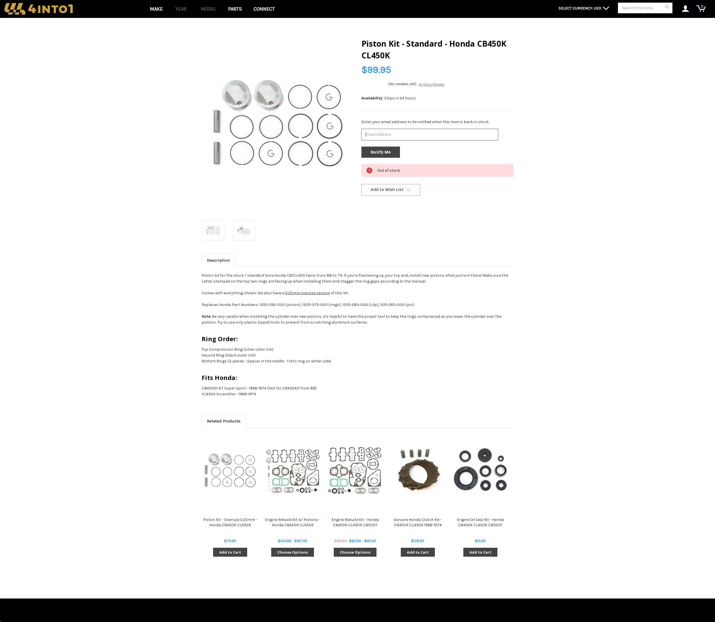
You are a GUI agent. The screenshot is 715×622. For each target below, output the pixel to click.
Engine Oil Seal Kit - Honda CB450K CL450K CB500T (480, 522)
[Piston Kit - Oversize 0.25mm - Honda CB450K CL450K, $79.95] (230, 470)
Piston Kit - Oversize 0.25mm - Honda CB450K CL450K (230, 522)
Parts (235, 9)
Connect (264, 9)
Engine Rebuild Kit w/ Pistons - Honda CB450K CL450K (292, 522)
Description (218, 260)
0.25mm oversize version (307, 293)
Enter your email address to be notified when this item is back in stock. (425, 121)
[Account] (682, 9)
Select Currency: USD (580, 8)
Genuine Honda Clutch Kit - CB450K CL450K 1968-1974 (418, 522)
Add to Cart (230, 552)
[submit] (667, 8)
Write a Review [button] (431, 84)
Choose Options (292, 552)
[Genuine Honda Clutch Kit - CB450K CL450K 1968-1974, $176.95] (417, 470)
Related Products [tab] (223, 421)
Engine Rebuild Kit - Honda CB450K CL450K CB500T (355, 522)
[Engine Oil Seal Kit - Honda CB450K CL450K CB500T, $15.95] (480, 470)
